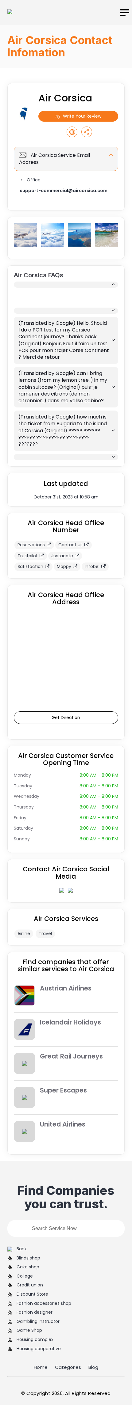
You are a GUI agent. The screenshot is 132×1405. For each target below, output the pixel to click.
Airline (23, 933)
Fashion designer (34, 1312)
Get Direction (66, 717)
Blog (93, 1367)
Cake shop (28, 1267)
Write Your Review (82, 116)
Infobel (92, 566)
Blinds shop (28, 1258)
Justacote (62, 556)
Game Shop (29, 1330)
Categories (68, 1367)
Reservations (31, 545)
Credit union (30, 1285)
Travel (45, 933)
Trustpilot (27, 556)
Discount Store (32, 1294)
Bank (22, 1249)
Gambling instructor (38, 1321)
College (25, 1276)
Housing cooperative (39, 1349)
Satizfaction (30, 566)
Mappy (64, 566)
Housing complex (35, 1340)
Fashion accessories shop (44, 1303)
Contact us (70, 545)
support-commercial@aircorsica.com (63, 190)
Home (41, 1367)
